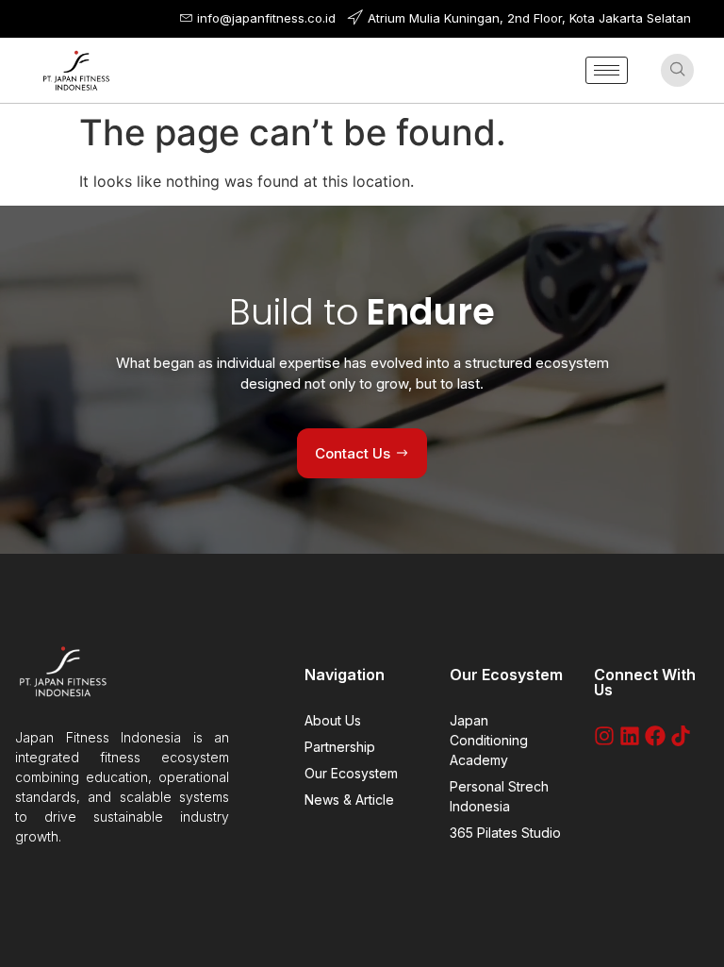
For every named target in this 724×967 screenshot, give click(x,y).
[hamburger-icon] (606, 70)
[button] (677, 70)
